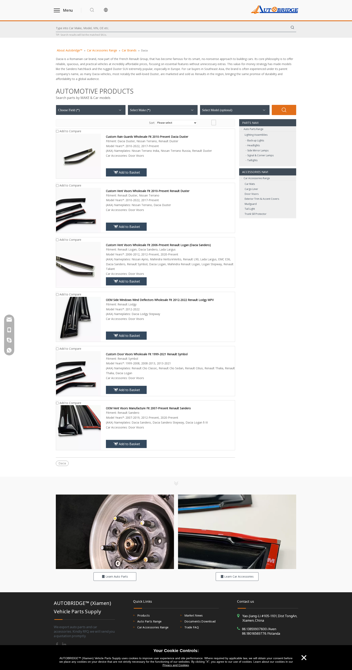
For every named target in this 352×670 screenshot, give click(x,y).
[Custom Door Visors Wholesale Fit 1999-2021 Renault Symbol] (78, 373)
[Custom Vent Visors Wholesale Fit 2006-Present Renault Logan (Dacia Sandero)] (78, 264)
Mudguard (251, 204)
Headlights (253, 145)
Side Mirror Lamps (257, 150)
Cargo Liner (251, 189)
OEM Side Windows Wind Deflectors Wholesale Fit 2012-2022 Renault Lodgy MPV (160, 300)
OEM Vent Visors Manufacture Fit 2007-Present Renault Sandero (148, 408)
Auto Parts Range (253, 129)
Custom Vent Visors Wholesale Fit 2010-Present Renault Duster (147, 191)
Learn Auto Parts (116, 576)
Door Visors (251, 194)
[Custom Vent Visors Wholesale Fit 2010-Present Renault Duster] (78, 210)
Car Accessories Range (256, 178)
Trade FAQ (191, 627)
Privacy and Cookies (176, 665)
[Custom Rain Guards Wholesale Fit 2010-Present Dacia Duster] (78, 156)
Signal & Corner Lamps (260, 155)
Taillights (252, 160)
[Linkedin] (64, 644)
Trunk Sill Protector (255, 214)
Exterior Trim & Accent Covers (262, 199)
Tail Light (250, 209)
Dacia (62, 463)
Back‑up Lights (255, 140)
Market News (193, 615)
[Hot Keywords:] (292, 28)
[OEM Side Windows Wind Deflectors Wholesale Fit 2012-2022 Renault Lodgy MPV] (78, 319)
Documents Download (200, 621)
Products (143, 615)
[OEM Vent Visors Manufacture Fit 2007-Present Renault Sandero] (78, 427)
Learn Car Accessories (238, 576)
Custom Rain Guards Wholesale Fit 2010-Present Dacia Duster (147, 137)
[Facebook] (57, 644)
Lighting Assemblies (256, 134)
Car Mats (250, 184)
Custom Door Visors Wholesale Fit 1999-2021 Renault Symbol (147, 354)
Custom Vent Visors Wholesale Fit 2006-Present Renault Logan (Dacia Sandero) (158, 245)
